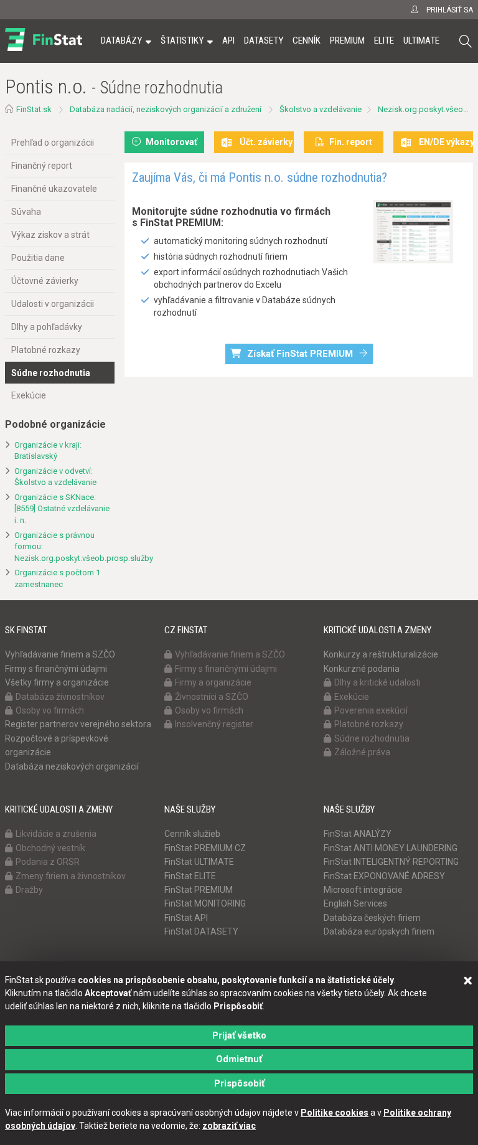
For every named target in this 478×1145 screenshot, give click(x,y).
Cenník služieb (192, 834)
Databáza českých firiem (372, 918)
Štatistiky (182, 40)
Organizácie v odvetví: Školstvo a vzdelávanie (55, 477)
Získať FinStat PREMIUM (300, 353)
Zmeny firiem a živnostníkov (71, 876)
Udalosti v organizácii (52, 304)
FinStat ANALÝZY (357, 834)
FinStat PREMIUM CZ (205, 848)
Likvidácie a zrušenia (56, 834)
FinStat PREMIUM (198, 890)
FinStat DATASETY (201, 931)
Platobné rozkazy (45, 350)
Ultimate (421, 40)
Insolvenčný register (214, 724)
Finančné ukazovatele (54, 189)
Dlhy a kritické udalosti (377, 682)
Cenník (307, 40)
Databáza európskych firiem (379, 931)
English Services (355, 903)
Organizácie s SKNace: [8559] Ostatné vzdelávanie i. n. (62, 508)
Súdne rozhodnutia (50, 373)
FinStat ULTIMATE (199, 862)
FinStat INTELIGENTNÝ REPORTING (391, 862)
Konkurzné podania (362, 669)
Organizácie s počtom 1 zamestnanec (57, 578)
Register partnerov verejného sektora (78, 724)
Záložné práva (362, 752)
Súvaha (26, 212)
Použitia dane (38, 258)
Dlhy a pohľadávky (46, 327)
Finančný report (41, 166)
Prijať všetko (239, 1035)
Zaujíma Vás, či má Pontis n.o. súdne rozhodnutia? (259, 177)
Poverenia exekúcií (371, 710)
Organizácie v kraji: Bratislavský (48, 450)
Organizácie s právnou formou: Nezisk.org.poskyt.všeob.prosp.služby (64, 546)
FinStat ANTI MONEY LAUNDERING (390, 848)
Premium (347, 40)
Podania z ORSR (48, 862)
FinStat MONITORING (205, 903)
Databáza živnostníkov (60, 697)
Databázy (121, 40)
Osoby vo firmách (50, 710)
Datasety (263, 40)
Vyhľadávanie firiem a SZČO (60, 654)
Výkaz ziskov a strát (50, 235)
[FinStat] (43, 49)
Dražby (29, 890)
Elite (384, 40)
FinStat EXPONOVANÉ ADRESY (384, 876)
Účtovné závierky (44, 281)
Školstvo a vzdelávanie (320, 109)
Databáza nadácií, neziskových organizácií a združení (165, 109)
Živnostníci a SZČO (211, 697)
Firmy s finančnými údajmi (56, 669)
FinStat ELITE (190, 876)
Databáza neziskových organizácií (72, 766)
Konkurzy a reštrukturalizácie (381, 654)
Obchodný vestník (50, 848)
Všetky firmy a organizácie (57, 682)
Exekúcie (28, 395)
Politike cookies (334, 1113)
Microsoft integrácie (363, 890)
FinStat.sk (34, 109)
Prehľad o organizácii (52, 143)
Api (228, 40)
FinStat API (186, 918)
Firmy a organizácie (213, 682)
